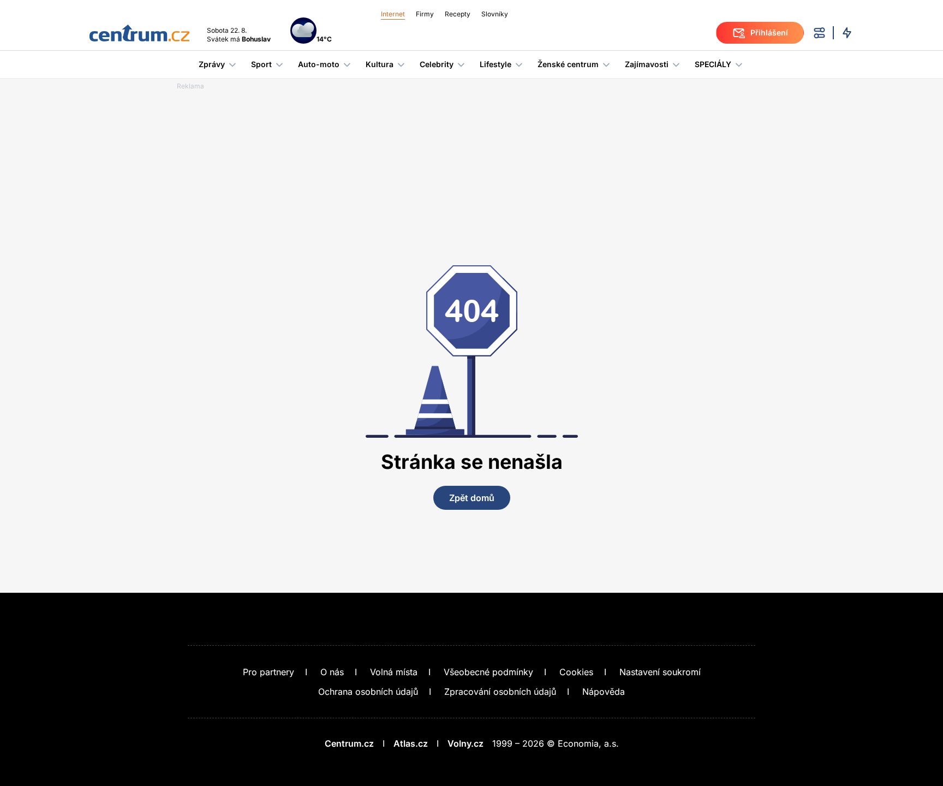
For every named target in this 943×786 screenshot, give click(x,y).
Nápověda (603, 691)
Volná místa (393, 671)
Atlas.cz (410, 743)
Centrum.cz (349, 743)
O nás (332, 671)
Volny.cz (465, 743)
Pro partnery (268, 671)
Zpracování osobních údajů (500, 691)
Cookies (576, 671)
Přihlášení (769, 32)
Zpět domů (471, 497)
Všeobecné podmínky (488, 671)
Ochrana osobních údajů (368, 691)
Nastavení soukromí (660, 671)
